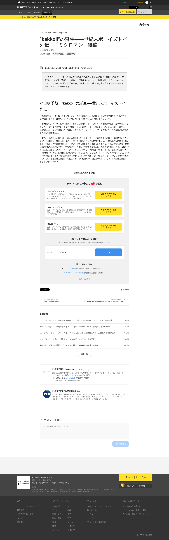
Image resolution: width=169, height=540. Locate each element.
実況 (55, 2)
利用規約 (20, 510)
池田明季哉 (71, 54)
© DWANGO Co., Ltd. (144, 535)
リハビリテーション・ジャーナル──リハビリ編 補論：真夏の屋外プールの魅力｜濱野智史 (77, 333)
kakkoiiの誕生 (58, 54)
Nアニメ (61, 2)
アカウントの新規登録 (96, 522)
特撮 (54, 522)
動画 (23, 2)
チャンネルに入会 (127, 12)
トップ (21, 12)
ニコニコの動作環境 (71, 268)
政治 (69, 518)
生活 (69, 514)
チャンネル (42, 2)
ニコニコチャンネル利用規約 (74, 273)
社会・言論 (59, 7)
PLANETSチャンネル (27, 7)
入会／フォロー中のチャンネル (100, 506)
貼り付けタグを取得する (41, 483)
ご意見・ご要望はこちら (60, 483)
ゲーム (70, 522)
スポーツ (71, 506)
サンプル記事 (70, 378)
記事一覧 (84, 354)
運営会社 (20, 522)
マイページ (92, 514)
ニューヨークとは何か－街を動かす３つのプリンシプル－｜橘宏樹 (67, 339)
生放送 (34, 2)
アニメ (55, 510)
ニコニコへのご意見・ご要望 (135, 510)
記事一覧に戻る (84, 279)
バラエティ (72, 526)
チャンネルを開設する (132, 506)
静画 (28, 2)
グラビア (71, 530)
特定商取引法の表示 (25, 514)
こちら (107, 242)
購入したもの (92, 510)
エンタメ (56, 530)
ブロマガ (47, 12)
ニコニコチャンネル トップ (28, 506)
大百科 (49, 2)
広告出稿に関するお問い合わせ (135, 514)
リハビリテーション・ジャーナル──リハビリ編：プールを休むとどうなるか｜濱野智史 (76, 320)
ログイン (125, 2)
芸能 (69, 510)
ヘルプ (19, 518)
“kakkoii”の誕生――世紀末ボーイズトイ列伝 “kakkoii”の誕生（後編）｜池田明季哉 (75, 327)
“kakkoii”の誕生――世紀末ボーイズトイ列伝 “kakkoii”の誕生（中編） (69, 345)
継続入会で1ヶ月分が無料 (136, 486)
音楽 (54, 526)
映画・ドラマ (57, 514)
